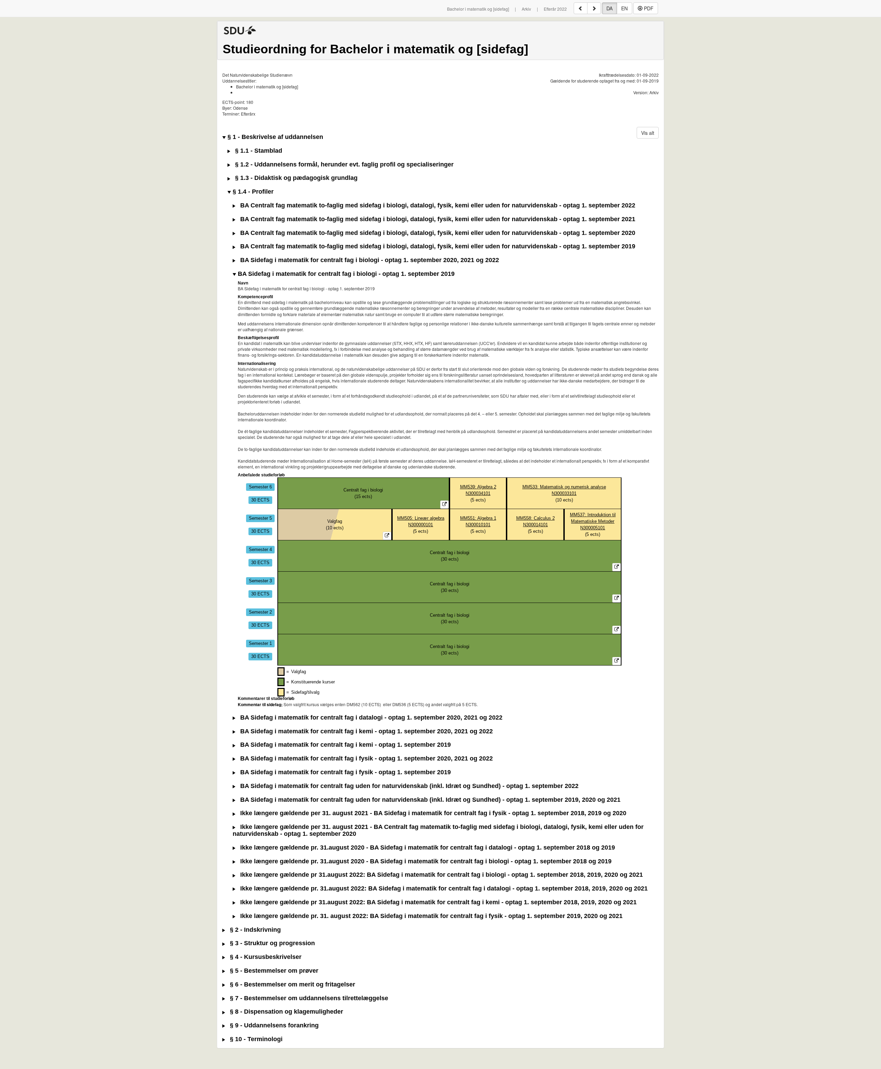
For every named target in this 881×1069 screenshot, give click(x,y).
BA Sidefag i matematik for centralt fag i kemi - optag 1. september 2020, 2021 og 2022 (365, 731)
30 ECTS (260, 500)
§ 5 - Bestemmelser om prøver (273, 971)
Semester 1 (260, 643)
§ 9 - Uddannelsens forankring (273, 1025)
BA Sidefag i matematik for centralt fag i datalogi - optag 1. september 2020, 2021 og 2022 (370, 717)
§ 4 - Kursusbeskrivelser (264, 957)
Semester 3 (260, 580)
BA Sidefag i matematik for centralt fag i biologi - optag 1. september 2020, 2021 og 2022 (368, 260)
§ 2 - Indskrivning (254, 930)
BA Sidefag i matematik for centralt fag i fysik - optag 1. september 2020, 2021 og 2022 (365, 758)
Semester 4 (260, 549)
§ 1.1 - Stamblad (257, 151)
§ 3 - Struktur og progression (271, 943)
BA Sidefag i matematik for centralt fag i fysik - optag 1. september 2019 (344, 772)
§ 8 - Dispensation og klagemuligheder (285, 1011)
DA (609, 8)
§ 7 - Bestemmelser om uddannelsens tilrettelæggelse (308, 998)
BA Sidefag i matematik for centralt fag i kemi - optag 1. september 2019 (344, 745)
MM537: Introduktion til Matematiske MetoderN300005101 (593, 521)
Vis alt (647, 132)
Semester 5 (260, 518)
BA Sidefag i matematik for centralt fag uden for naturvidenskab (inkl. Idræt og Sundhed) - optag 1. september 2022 (408, 786)
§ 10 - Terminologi (255, 1039)
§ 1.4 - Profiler (252, 191)
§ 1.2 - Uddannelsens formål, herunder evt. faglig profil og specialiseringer (343, 164)
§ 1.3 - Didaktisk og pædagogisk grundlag (295, 178)
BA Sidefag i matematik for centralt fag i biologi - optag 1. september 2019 (345, 274)
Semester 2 (260, 612)
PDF (648, 8)
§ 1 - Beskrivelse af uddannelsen (274, 137)
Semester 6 (260, 486)
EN (624, 8)
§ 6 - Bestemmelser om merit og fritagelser (291, 984)
